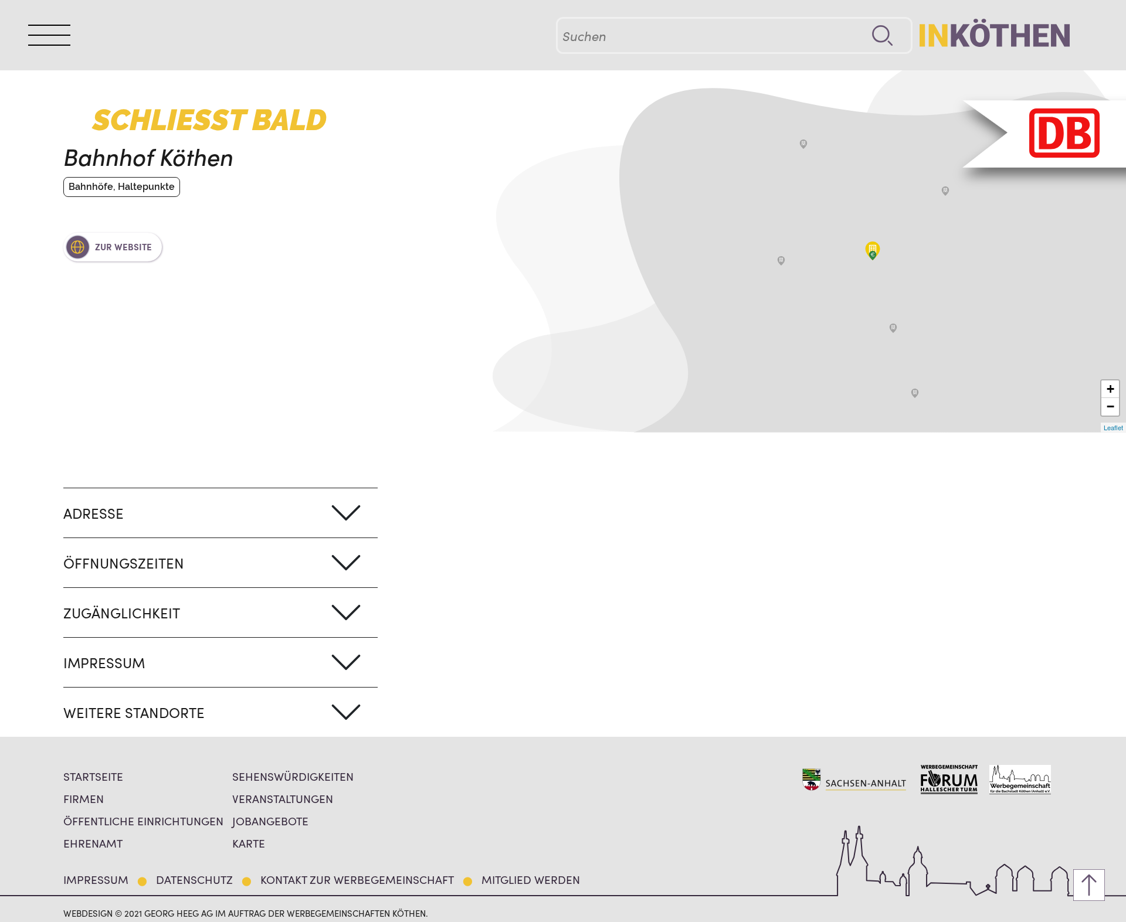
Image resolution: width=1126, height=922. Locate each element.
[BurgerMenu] (49, 35)
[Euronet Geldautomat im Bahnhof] (872, 255)
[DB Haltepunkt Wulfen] (803, 144)
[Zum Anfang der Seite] (1089, 885)
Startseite (93, 776)
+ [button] (1110, 389)
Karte (248, 842)
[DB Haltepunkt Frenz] (781, 261)
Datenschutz (194, 879)
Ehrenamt (93, 842)
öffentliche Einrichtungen (143, 820)
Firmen (83, 798)
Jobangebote (270, 820)
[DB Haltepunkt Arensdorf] (893, 328)
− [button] (1110, 406)
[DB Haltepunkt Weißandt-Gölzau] (915, 393)
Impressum (95, 879)
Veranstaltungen (282, 798)
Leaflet (1113, 427)
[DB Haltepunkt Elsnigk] (945, 191)
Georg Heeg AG (178, 913)
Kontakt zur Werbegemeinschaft (357, 879)
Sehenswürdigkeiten (293, 776)
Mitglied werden (530, 879)
